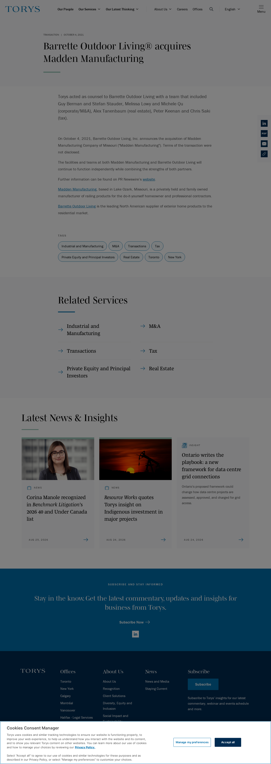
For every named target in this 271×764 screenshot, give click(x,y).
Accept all (228, 742)
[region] (135, 742)
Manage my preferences (192, 742)
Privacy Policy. (85, 747)
